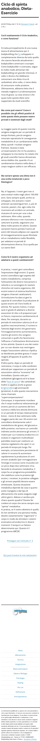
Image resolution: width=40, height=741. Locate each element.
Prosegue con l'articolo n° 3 (20, 540)
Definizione (20, 692)
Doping (20, 682)
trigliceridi (6, 387)
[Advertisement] (20, 580)
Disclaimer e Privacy (30, 739)
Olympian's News (27, 24)
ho (19, 54)
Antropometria (20, 696)
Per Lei (20, 687)
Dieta (20, 650)
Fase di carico (13, 381)
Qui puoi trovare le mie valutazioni (20, 555)
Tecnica (20, 659)
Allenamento (20, 655)
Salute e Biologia (20, 673)
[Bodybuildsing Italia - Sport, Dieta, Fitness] (20, 612)
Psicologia (20, 678)
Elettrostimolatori (20, 669)
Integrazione (20, 664)
